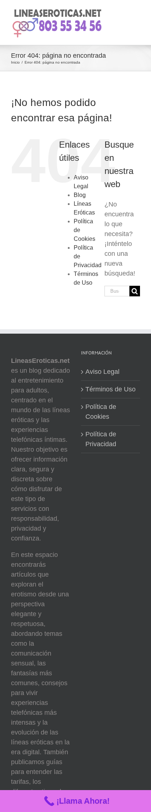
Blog (80, 195)
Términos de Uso (110, 389)
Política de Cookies (100, 411)
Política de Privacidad (100, 439)
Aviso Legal (102, 371)
